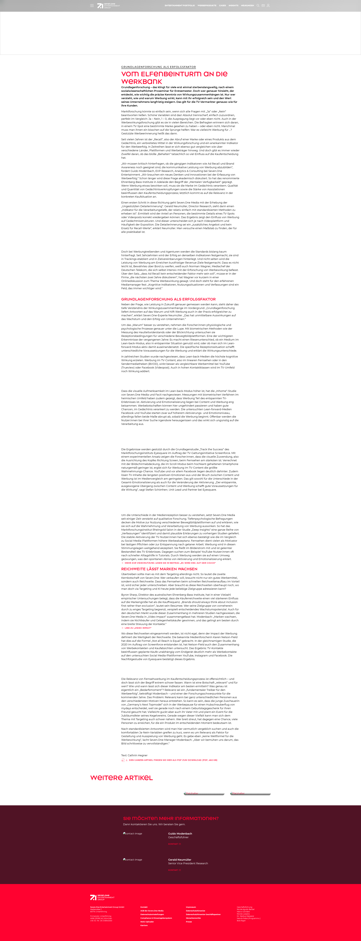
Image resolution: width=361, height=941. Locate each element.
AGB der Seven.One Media (151, 911)
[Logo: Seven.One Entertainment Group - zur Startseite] (108, 5)
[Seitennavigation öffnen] (92, 5)
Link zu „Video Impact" (138, 628)
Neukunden (247, 5)
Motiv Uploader (147, 922)
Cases (222, 5)
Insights (233, 5)
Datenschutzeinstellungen (152, 914)
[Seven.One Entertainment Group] (105, 897)
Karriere (144, 925)
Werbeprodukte (207, 5)
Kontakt (173, 844)
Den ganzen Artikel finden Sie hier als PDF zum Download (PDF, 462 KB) (173, 760)
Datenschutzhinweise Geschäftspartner (203, 914)
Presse (189, 922)
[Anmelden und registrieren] (268, 5)
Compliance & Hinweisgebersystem (156, 918)
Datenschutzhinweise (195, 911)
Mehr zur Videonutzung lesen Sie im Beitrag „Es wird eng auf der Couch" (170, 563)
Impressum (191, 907)
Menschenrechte (193, 918)
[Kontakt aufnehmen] (263, 5)
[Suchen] (258, 5)
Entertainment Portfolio (180, 5)
